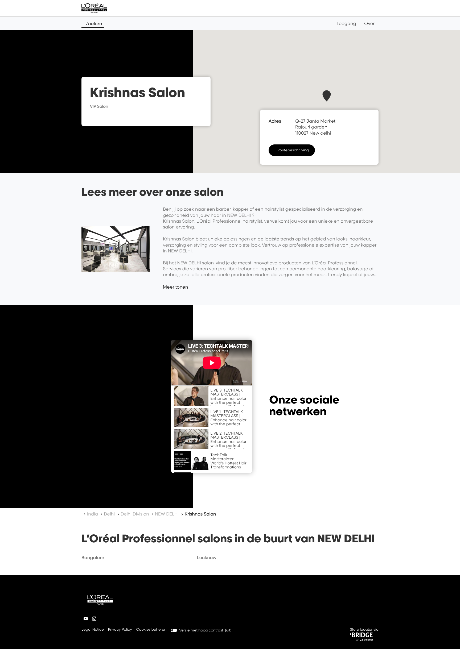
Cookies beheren (151, 629)
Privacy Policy (120, 630)
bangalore (92, 557)
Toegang (346, 23)
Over (369, 23)
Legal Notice (92, 630)
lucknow (206, 557)
